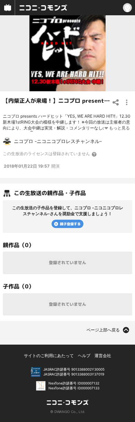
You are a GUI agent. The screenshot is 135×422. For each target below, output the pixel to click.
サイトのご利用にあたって (49, 355)
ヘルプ (84, 355)
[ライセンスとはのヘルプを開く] (94, 154)
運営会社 (102, 355)
